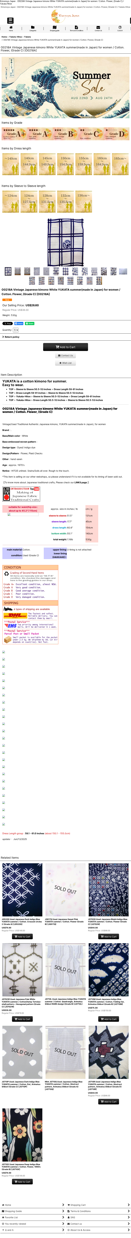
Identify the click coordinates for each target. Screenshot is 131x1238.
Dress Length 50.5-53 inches (49, 400)
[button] (10, 21)
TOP (11, 389)
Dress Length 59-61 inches (68, 389)
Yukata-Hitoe (23, 396)
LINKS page (80, 482)
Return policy (12, 336)
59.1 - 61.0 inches (34, 833)
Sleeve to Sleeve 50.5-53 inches (33, 389)
